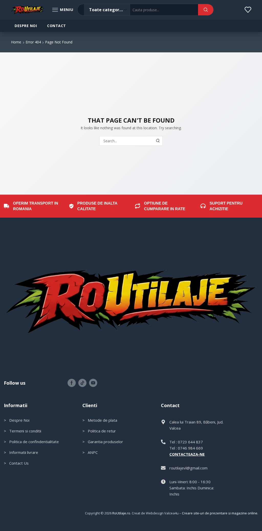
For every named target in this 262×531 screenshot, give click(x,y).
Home (16, 42)
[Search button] (205, 9)
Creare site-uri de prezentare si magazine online (219, 513)
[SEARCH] (158, 141)
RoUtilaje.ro (121, 513)
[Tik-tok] (82, 383)
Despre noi (26, 25)
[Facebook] (72, 383)
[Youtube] (93, 383)
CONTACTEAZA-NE (187, 454)
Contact (56, 25)
